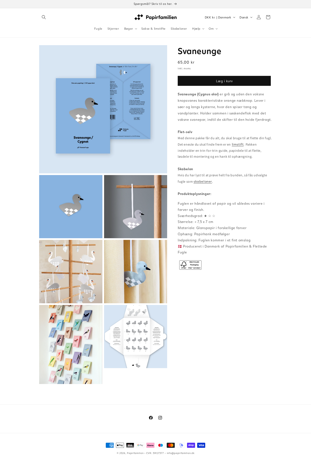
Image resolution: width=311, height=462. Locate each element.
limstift (238, 144)
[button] (43, 17)
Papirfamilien (135, 453)
